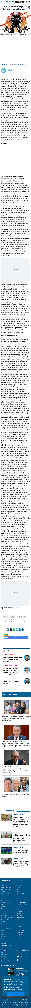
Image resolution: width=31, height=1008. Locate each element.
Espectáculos (5, 919)
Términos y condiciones (12, 996)
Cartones (4, 913)
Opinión (6, 650)
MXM (2, 930)
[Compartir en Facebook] (8, 629)
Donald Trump (5, 902)
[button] (19, 2)
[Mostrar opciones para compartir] (29, 7)
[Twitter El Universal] (26, 953)
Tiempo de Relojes (6, 961)
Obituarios (20, 913)
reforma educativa (9, 616)
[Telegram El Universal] (17, 953)
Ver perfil (10, 72)
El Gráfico (19, 919)
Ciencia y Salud (5, 928)
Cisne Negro (4, 963)
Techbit (3, 932)
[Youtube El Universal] (18, 957)
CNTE (10, 621)
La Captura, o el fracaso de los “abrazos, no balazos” (13, 659)
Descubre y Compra (22, 904)
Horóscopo (20, 932)
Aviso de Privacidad (16, 989)
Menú (3, 934)
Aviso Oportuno (21, 909)
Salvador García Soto (5, 65)
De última (4, 936)
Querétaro (19, 891)
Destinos (3, 939)
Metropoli (4, 904)
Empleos (19, 911)
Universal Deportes (7, 917)
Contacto (22, 996)
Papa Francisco (22, 616)
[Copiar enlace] (20, 629)
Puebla (19, 887)
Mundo (3, 900)
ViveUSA (19, 926)
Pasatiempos (20, 930)
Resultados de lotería (21, 936)
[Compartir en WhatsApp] (14, 629)
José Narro (22, 619)
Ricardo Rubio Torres (10, 679)
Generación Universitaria (20, 916)
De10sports (20, 922)
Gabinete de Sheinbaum (5, 897)
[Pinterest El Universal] (26, 957)
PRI (5, 621)
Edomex (19, 883)
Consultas (4, 943)
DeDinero (19, 924)
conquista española (21, 621)
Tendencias (4, 926)
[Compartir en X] (11, 629)
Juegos (19, 928)
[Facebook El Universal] (21, 953)
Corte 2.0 (4, 885)
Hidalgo (19, 889)
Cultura (3, 921)
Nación (3, 883)
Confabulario (5, 923)
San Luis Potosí (21, 893)
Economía (4, 915)
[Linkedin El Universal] (17, 960)
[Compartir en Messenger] (17, 629)
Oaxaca (19, 885)
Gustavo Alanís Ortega (10, 666)
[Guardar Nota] (22, 629)
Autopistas (4, 941)
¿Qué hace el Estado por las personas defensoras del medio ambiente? (11, 671)
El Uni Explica (5, 893)
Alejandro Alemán (9, 654)
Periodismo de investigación (5, 890)
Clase (3, 948)
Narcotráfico (5, 908)
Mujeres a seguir (6, 887)
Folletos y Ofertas (22, 906)
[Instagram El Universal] (22, 957)
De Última (4, 954)
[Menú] (29, 2)
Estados (3, 906)
